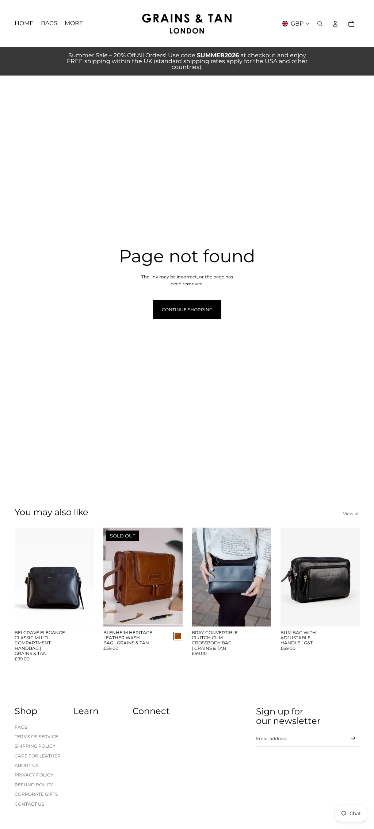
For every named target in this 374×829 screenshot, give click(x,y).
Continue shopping (187, 309)
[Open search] (320, 24)
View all (351, 513)
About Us (26, 765)
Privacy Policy (34, 775)
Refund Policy (34, 784)
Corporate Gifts (36, 794)
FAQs (21, 727)
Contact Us (29, 804)
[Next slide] (88, 577)
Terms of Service (36, 736)
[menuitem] (74, 24)
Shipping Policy (35, 746)
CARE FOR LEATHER (38, 756)
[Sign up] (353, 738)
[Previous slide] (20, 577)
